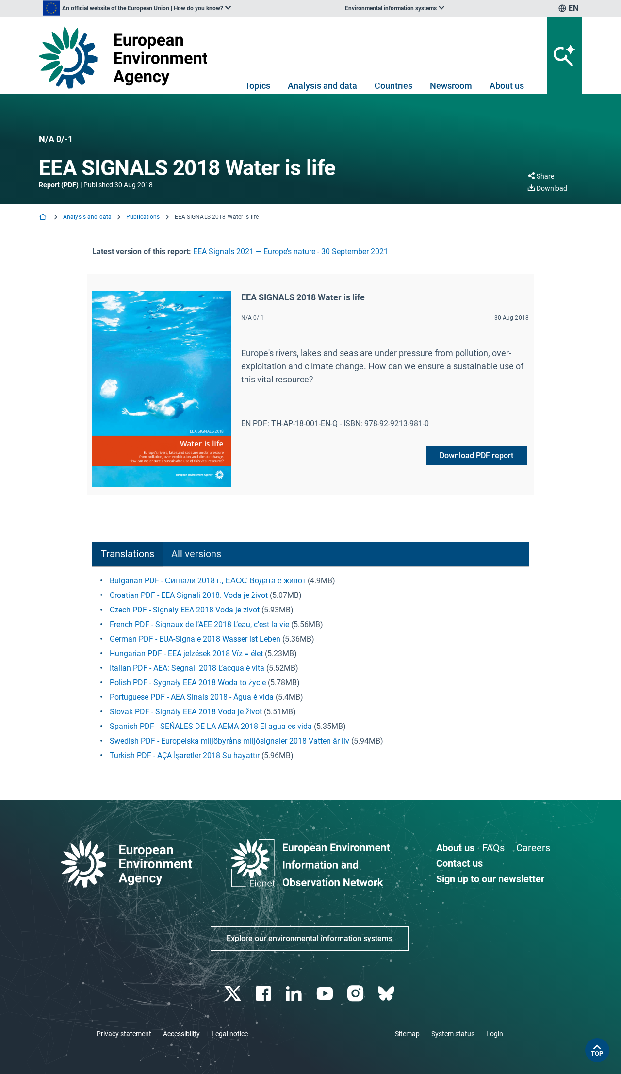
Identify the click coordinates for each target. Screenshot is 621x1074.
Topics (257, 86)
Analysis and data (322, 86)
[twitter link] (233, 994)
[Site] (127, 57)
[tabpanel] (310, 668)
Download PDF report (476, 455)
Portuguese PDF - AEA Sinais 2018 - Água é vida (192, 697)
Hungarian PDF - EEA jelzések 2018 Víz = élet (186, 653)
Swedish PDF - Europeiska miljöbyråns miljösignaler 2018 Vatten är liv (229, 740)
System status (452, 1034)
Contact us (459, 863)
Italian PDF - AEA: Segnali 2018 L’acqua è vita (187, 668)
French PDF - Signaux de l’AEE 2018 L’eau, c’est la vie (199, 624)
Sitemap (407, 1034)
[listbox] (137, 8)
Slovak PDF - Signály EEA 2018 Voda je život (186, 711)
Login (494, 1034)
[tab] (127, 554)
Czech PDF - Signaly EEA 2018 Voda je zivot (185, 609)
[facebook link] (264, 994)
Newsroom (451, 86)
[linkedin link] (295, 994)
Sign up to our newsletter (490, 879)
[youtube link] (325, 994)
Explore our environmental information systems (309, 938)
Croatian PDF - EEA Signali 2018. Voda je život (189, 595)
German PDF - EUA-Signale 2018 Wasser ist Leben (195, 639)
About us (507, 86)
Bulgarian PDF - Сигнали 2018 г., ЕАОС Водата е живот (208, 580)
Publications (143, 217)
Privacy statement (124, 1034)
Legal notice (230, 1034)
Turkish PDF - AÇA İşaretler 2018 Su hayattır (185, 755)
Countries (393, 86)
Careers (533, 848)
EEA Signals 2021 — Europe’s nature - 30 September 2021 (290, 251)
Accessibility (181, 1034)
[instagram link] (356, 994)
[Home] (44, 218)
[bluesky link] (387, 994)
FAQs (493, 848)
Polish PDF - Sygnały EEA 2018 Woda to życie (188, 682)
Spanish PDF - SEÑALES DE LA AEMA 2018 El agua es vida (211, 726)
